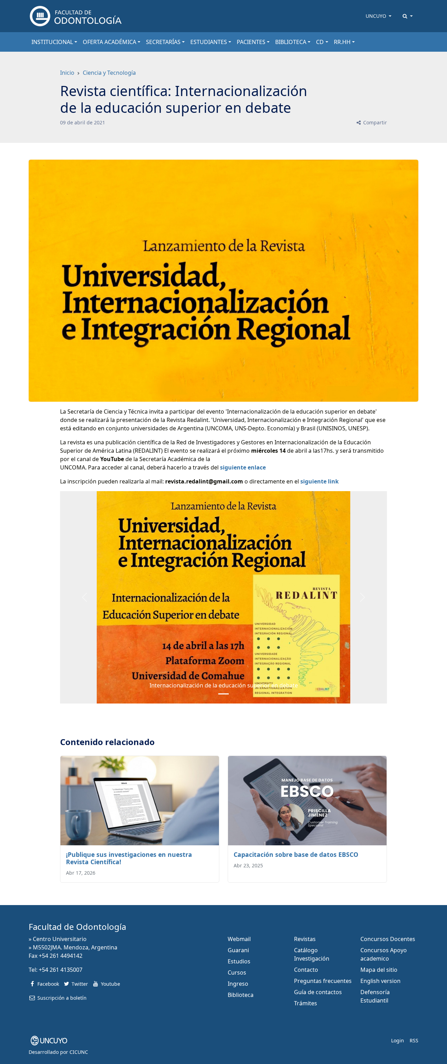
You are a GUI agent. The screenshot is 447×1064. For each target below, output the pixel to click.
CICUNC (78, 1052)
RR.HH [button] (342, 42)
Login (397, 1040)
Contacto (306, 970)
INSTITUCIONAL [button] (52, 42)
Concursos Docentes (387, 939)
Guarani (238, 950)
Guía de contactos (318, 992)
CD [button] (320, 42)
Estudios (239, 961)
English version (380, 981)
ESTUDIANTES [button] (208, 42)
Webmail (239, 939)
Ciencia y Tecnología (109, 72)
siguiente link (319, 481)
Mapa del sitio (378, 970)
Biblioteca (241, 995)
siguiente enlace (243, 467)
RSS (414, 1040)
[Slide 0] (223, 694)
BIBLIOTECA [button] (290, 42)
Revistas (305, 939)
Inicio (67, 72)
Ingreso (238, 984)
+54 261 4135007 (60, 970)
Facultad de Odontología (77, 926)
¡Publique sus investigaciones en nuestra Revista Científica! (129, 858)
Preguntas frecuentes (323, 981)
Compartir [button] (374, 122)
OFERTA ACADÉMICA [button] (109, 42)
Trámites (305, 1003)
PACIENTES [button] (251, 42)
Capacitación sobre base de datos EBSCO (296, 854)
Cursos (237, 972)
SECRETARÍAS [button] (163, 42)
